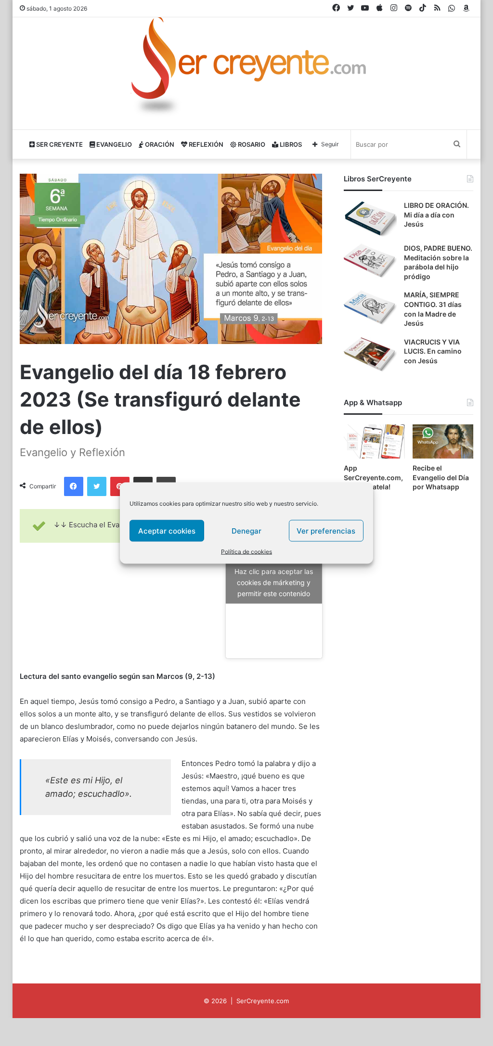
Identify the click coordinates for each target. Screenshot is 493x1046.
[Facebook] (73, 486)
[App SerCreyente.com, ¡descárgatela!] (374, 441)
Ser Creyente (59, 144)
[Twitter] (96, 486)
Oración (158, 144)
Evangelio (113, 144)
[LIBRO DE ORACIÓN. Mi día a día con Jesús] (370, 219)
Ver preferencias (326, 530)
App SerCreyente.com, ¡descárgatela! (373, 477)
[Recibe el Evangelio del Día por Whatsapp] (443, 441)
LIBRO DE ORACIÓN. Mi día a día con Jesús (436, 214)
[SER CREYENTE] (246, 69)
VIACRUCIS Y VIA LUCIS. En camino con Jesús (433, 351)
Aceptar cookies (166, 530)
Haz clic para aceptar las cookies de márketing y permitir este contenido (273, 582)
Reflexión (205, 144)
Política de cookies (246, 551)
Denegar (246, 530)
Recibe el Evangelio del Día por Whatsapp (441, 477)
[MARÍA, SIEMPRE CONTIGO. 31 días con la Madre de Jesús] (370, 308)
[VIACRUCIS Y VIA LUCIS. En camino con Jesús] (370, 355)
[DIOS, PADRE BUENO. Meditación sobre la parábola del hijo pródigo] (370, 261)
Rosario (250, 144)
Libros (290, 144)
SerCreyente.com (262, 1001)
